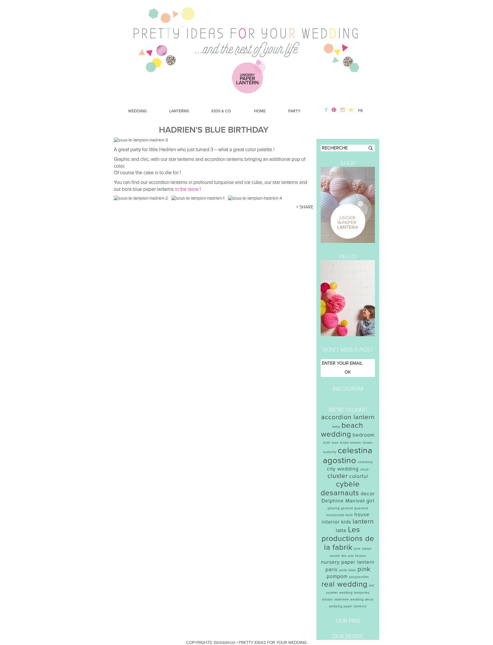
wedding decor (362, 599)
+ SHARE (305, 207)
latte (341, 531)
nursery (330, 562)
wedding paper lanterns (348, 606)
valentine (341, 599)
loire (357, 549)
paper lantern (358, 562)
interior (331, 522)
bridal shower (350, 443)
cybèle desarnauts (340, 488)
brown (368, 443)
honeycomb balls (339, 515)
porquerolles (359, 577)
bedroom (364, 435)
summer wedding (339, 593)
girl (370, 501)
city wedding (343, 469)
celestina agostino (348, 455)
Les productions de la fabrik (348, 538)
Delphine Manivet (343, 501)
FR (360, 110)
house (361, 515)
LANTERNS (179, 111)
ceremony (365, 462)
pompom (337, 576)
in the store (187, 189)
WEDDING (137, 111)
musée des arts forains (348, 556)
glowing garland (340, 508)
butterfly (329, 452)
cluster (338, 476)
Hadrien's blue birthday (213, 130)
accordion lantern (348, 417)
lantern (363, 521)
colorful (358, 476)
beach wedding (342, 430)
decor (368, 494)
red (371, 585)
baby (336, 427)
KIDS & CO (221, 111)
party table (347, 570)
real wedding (344, 584)
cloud (364, 469)
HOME (260, 111)
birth (326, 443)
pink (363, 569)
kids (346, 522)
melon (366, 549)
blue (335, 443)
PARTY (294, 111)
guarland (361, 508)
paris (332, 570)
